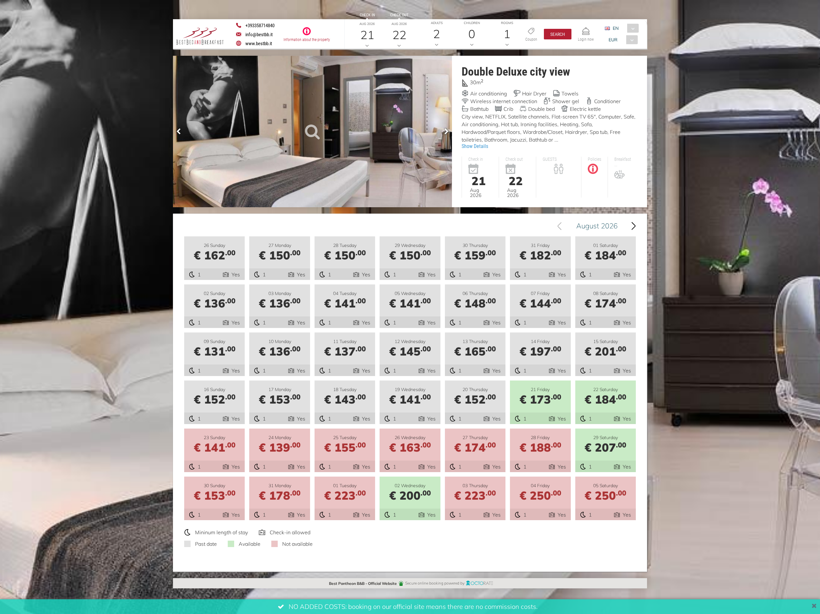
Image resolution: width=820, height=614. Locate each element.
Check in (367, 15)
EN (616, 28)
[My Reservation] (586, 28)
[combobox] (624, 28)
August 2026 (597, 225)
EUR (613, 40)
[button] (557, 34)
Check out (399, 15)
